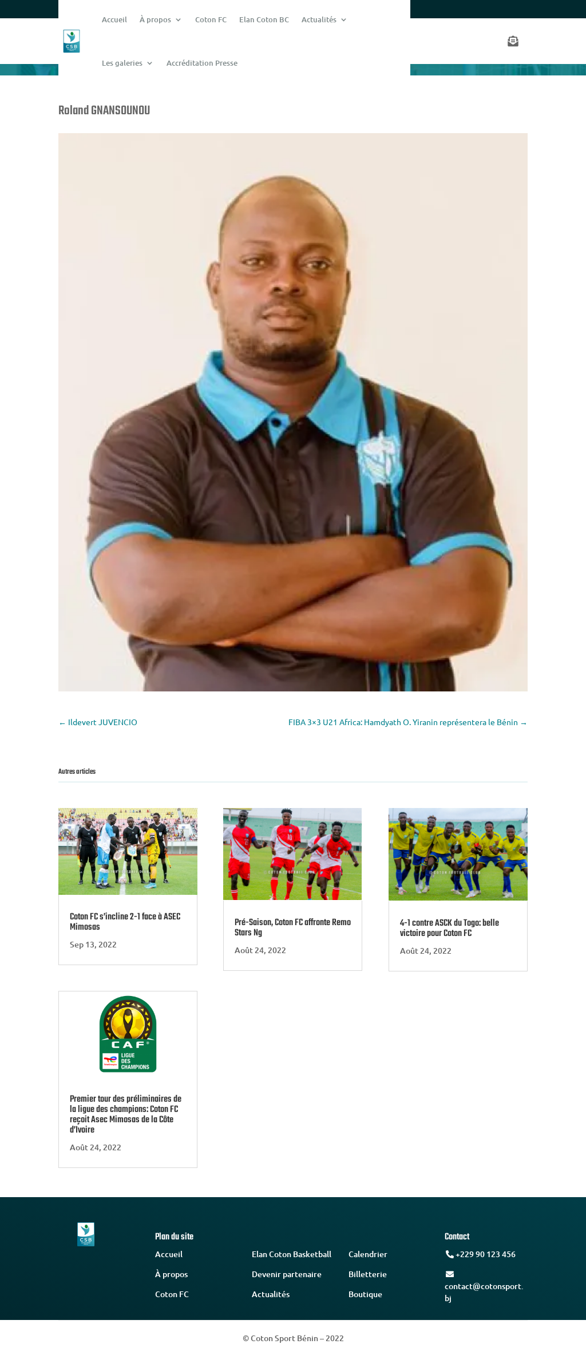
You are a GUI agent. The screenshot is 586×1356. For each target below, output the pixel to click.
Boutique (365, 1294)
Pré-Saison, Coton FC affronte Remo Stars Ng (293, 928)
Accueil (169, 1254)
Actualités (271, 1294)
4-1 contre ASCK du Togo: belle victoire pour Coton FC (449, 928)
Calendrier (368, 1254)
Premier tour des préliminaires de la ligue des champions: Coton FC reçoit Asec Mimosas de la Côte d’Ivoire (125, 1115)
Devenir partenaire (287, 1274)
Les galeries (122, 63)
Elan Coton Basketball (291, 1254)
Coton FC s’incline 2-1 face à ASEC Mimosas (125, 922)
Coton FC (172, 1294)
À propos (171, 1274)
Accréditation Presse (202, 63)
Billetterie (368, 1274)
